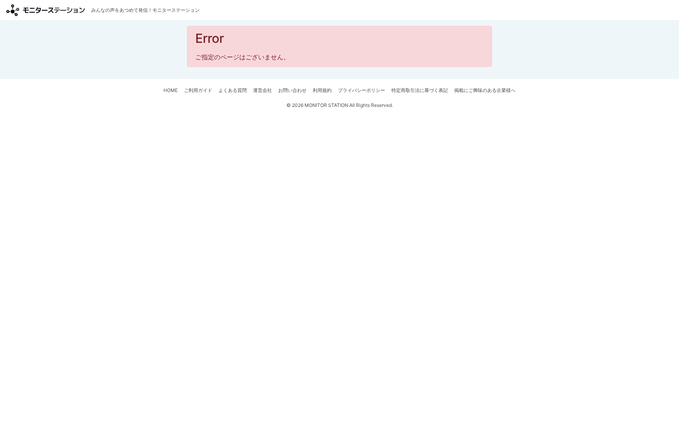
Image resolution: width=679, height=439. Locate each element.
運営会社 (262, 90)
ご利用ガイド (198, 90)
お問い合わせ (292, 90)
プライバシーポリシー (361, 90)
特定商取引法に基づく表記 (419, 90)
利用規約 (322, 90)
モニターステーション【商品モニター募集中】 (45, 10)
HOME (170, 90)
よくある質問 (232, 90)
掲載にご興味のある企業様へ (485, 90)
